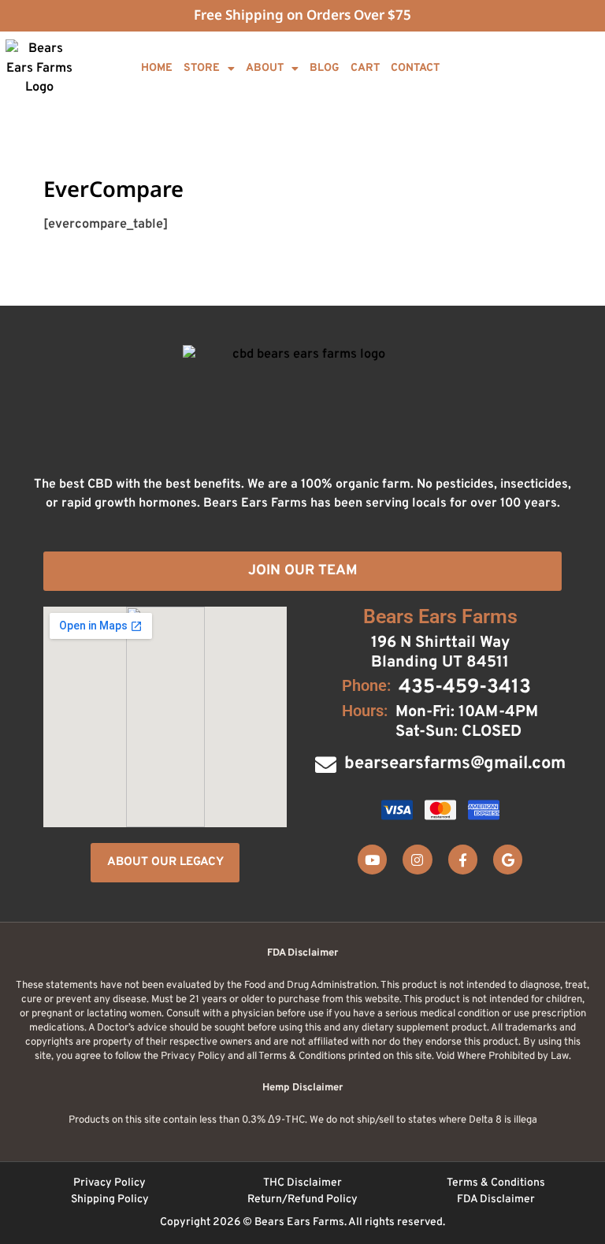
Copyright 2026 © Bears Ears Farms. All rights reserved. (302, 1222)
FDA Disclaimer (496, 1199)
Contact (415, 68)
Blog (325, 68)
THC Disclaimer (302, 1183)
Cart (365, 68)
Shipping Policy (110, 1199)
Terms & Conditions (496, 1183)
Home (157, 68)
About (265, 68)
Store (202, 68)
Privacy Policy (109, 1183)
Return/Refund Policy (302, 1199)
